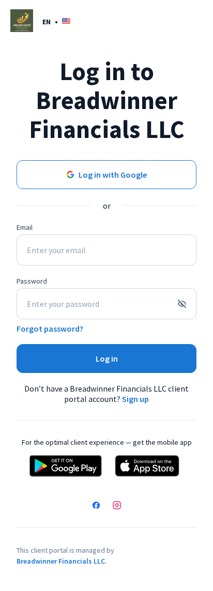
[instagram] (117, 506)
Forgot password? (50, 328)
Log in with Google (113, 174)
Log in (107, 358)
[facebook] (96, 506)
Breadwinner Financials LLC (61, 561)
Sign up (135, 399)
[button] (56, 21)
